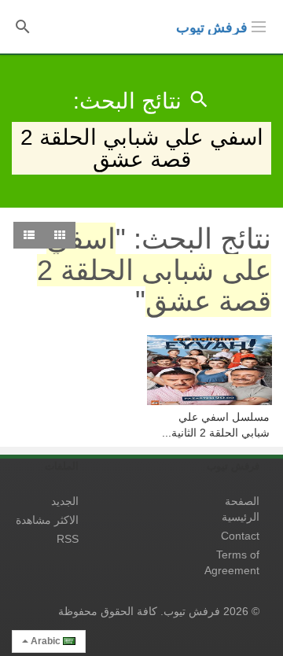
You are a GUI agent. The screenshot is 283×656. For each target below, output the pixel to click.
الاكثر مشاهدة (47, 520)
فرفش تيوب (212, 27)
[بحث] (22, 26)
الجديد (65, 501)
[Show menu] (258, 25)
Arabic (45, 641)
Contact (240, 535)
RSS (68, 539)
